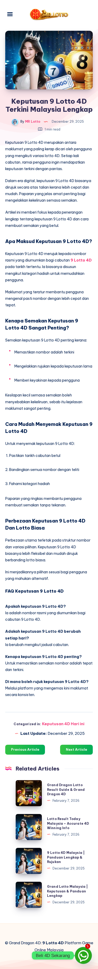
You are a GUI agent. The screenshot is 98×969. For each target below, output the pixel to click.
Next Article (76, 749)
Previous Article (25, 749)
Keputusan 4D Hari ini (63, 723)
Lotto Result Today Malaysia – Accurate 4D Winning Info (68, 823)
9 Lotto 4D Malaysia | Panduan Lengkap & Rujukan (66, 857)
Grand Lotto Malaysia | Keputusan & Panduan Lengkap (67, 891)
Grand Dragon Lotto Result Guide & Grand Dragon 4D (66, 789)
